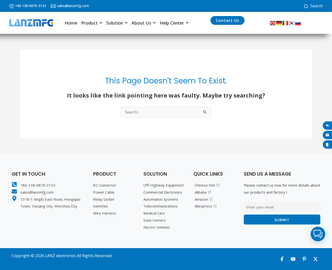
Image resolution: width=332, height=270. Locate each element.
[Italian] (285, 22)
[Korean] (292, 22)
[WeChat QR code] (327, 125)
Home (71, 23)
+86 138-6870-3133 (30, 5)
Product (89, 23)
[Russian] (298, 22)
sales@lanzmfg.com (73, 5)
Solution (114, 23)
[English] (273, 22)
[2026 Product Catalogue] (327, 144)
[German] (279, 22)
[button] (91, 23)
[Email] (327, 135)
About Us (141, 23)
